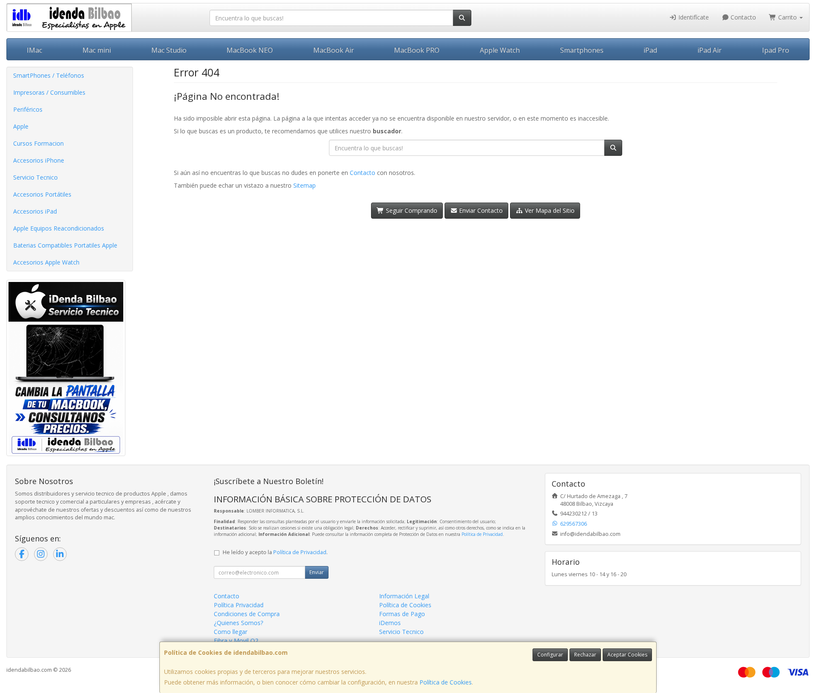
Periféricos (27, 109)
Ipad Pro (775, 50)
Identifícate (693, 17)
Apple (20, 126)
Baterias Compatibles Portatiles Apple (65, 245)
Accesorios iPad (35, 211)
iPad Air (709, 50)
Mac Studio (169, 50)
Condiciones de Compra (247, 614)
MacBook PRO (416, 50)
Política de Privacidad (482, 534)
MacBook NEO (250, 50)
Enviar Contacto (480, 210)
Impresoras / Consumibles (49, 92)
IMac (34, 50)
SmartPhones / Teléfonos (48, 75)
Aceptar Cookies (627, 654)
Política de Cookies (445, 682)
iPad (650, 50)
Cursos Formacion (38, 143)
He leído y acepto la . (275, 552)
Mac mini (96, 50)
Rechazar (585, 654)
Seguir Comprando (410, 210)
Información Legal (404, 596)
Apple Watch (500, 50)
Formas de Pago (402, 614)
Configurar (550, 654)
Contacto (742, 17)
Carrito (787, 17)
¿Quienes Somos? (238, 623)
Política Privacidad (239, 605)
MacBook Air (333, 50)
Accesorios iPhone (38, 160)
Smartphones (582, 50)
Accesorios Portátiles (42, 194)
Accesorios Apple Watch (46, 262)
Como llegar (230, 632)
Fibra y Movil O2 (236, 641)
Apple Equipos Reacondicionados (58, 228)
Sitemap (304, 185)
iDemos (390, 623)
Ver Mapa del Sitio (549, 210)
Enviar (316, 572)
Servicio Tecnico (35, 177)
